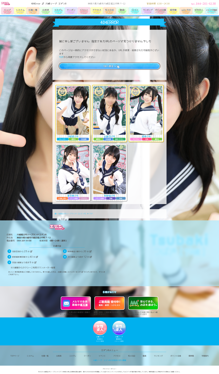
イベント (102, 356)
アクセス (116, 356)
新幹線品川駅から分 (78, 251)
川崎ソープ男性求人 (119, 339)
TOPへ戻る (108, 66)
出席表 (58, 356)
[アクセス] (96, 10)
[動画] (122, 10)
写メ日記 (131, 356)
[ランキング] (147, 10)
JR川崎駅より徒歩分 (78, 256)
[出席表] (45, 10)
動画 (144, 356)
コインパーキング (74, 272)
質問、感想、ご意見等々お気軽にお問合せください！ (109, 313)
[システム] (20, 10)
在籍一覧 (45, 356)
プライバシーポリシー (109, 369)
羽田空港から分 (21, 251)
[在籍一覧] (32, 10)
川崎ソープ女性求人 (100, 339)
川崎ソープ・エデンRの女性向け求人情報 (109, 360)
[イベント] (84, 10)
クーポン (87, 356)
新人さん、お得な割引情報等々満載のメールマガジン (75, 313)
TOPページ (14, 356)
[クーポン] (71, 10)
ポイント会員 (175, 356)
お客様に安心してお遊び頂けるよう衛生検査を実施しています (142, 313)
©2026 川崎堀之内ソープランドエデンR (50, 372)
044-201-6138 (24, 240)
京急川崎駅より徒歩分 (23, 262)
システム (30, 356)
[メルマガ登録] (211, 10)
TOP (61, 57)
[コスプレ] (58, 10)
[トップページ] (7, 10)
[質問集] (173, 10)
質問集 (191, 356)
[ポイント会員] (160, 10)
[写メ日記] (109, 10)
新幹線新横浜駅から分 (23, 256)
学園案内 (205, 356)
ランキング (158, 356)
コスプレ (72, 356)
